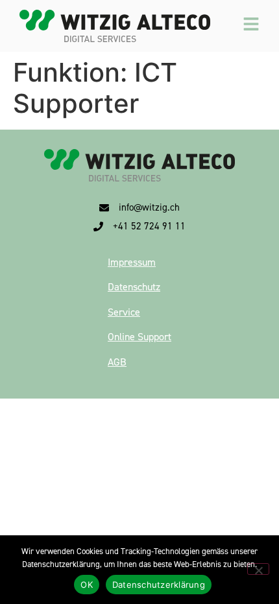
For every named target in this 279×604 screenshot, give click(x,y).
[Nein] (258, 569)
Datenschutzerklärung (158, 584)
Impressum (132, 262)
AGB (117, 362)
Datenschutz (134, 287)
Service (124, 312)
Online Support (139, 336)
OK (86, 584)
